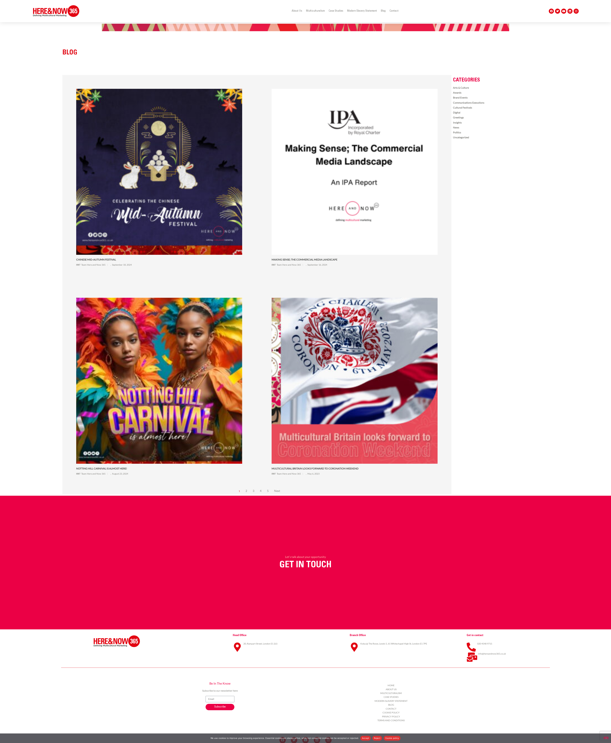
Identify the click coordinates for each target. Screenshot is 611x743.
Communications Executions (468, 102)
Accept (365, 738)
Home (391, 685)
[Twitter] (557, 11)
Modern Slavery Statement (362, 11)
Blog (383, 11)
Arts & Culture (461, 87)
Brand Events (460, 97)
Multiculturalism (315, 11)
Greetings (458, 117)
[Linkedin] (569, 11)
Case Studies (336, 11)
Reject (377, 738)
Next (277, 491)
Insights (457, 122)
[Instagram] (576, 11)
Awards (457, 92)
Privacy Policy (391, 716)
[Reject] (606, 738)
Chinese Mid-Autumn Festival (96, 259)
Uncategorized (461, 137)
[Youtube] (563, 11)
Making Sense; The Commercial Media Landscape (304, 259)
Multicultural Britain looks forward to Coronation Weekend (315, 468)
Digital (456, 112)
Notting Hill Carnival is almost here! (101, 468)
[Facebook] (551, 11)
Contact (394, 11)
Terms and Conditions (391, 720)
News (456, 127)
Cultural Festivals (462, 107)
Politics (457, 132)
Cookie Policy (391, 712)
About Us (297, 11)
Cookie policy (392, 738)
